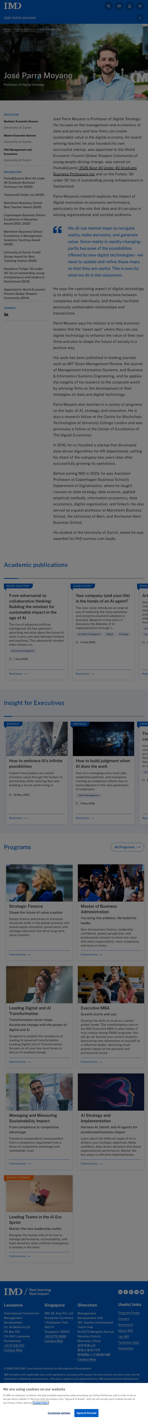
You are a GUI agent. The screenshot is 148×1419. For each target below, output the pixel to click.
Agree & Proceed (86, 1413)
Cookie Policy (40, 1402)
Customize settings (59, 1413)
